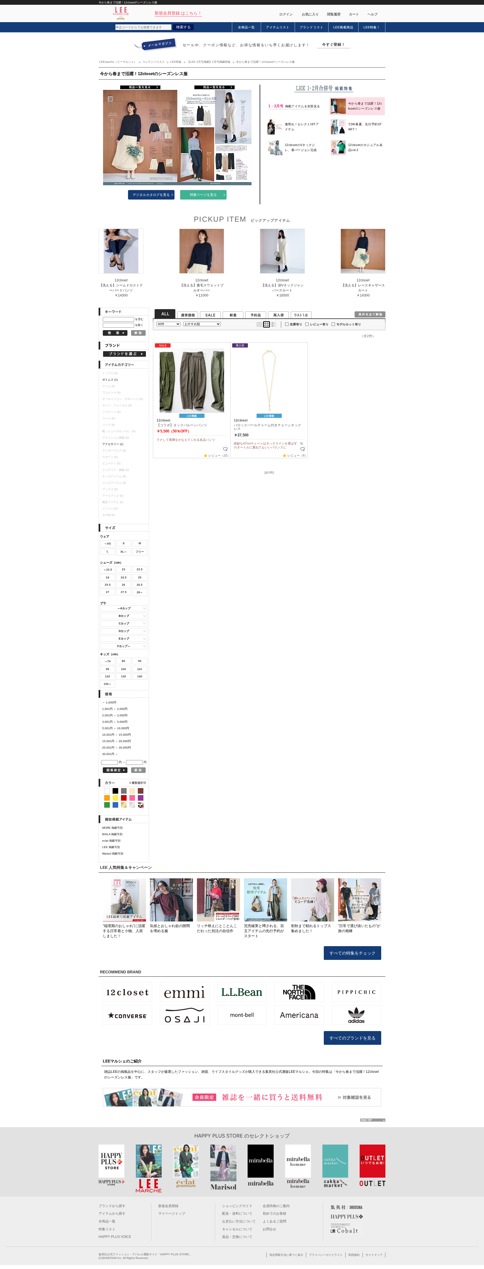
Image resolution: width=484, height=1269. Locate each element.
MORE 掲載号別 (112, 827)
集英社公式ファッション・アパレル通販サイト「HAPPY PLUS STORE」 (145, 1254)
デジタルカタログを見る (151, 195)
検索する (183, 27)
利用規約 (354, 1254)
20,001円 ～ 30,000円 (116, 747)
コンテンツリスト (153, 61)
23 (123, 569)
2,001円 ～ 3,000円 (114, 715)
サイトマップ (374, 1254)
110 (139, 669)
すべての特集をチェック (352, 953)
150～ (107, 684)
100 (123, 669)
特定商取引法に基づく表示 (286, 1254)
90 (139, 661)
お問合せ (269, 1229)
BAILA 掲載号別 (112, 834)
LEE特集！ (372, 27)
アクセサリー (112, 444)
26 (123, 584)
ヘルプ (372, 14)
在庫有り (296, 324)
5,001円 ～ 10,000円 (115, 728)
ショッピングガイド (237, 1206)
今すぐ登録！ (333, 44)
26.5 (140, 584)
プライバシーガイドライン (326, 1254)
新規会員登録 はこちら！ (178, 13)
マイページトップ (171, 1213)
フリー (140, 551)
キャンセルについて (237, 1229)
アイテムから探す (112, 1213)
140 (139, 676)
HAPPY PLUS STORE (218, 1136)
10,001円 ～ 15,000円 (116, 734)
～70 (107, 661)
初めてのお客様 (274, 1213)
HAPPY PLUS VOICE (115, 1237)
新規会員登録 (168, 1206)
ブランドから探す (112, 1206)
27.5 (124, 592)
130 (123, 676)
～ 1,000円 (109, 702)
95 (107, 669)
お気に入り (310, 14)
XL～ (123, 551)
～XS (107, 543)
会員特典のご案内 (276, 1206)
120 (107, 676)
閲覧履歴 (334, 14)
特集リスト (107, 1229)
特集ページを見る (203, 195)
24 (107, 577)
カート (354, 14)
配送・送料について (237, 1213)
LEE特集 (176, 61)
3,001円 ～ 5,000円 (114, 721)
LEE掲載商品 (343, 27)
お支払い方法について (239, 1221)
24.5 (124, 577)
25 (139, 577)
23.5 (140, 569)
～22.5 (107, 569)
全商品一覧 (246, 27)
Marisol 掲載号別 (112, 853)
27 (107, 592)
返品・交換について (237, 1237)
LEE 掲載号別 (111, 847)
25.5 (108, 584)
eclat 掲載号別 (111, 840)
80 (123, 661)
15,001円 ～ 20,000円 (116, 741)
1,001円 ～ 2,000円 (114, 708)
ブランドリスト (312, 27)
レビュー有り (319, 324)
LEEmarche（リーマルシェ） (118, 61)
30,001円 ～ (110, 754)
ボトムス (110, 379)
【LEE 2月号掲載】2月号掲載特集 (209, 61)
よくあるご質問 (274, 1221)
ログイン (286, 14)
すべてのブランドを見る (352, 1038)
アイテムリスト (278, 27)
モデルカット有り (348, 324)
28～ (140, 592)
